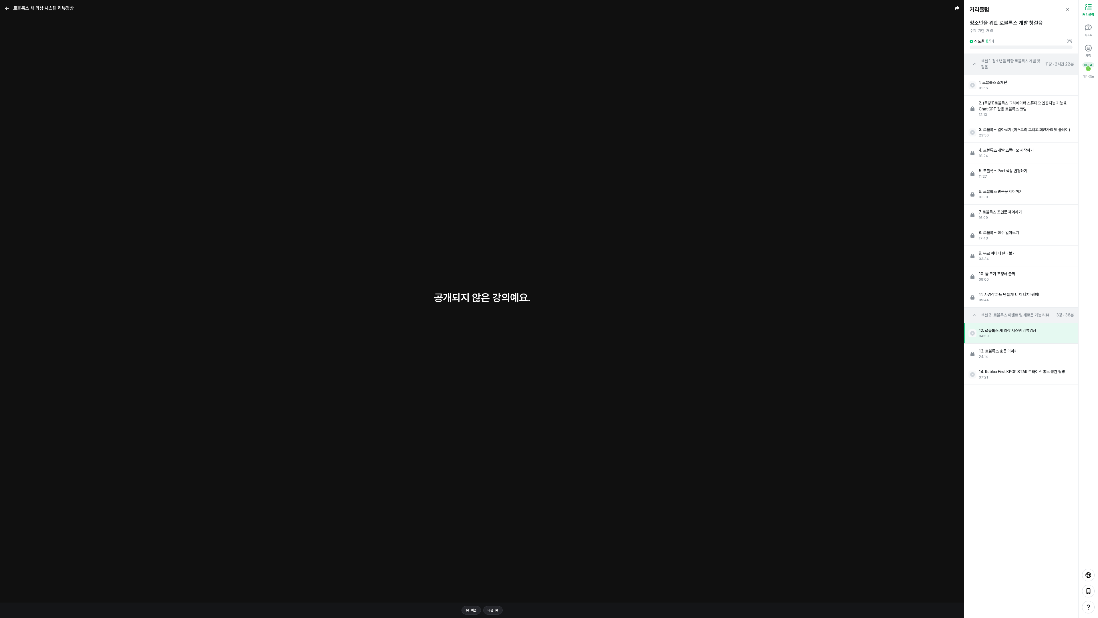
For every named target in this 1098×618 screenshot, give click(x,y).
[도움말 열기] (1088, 607)
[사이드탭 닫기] (1068, 9)
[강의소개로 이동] (7, 8)
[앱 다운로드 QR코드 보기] (1088, 591)
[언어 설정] (1088, 575)
